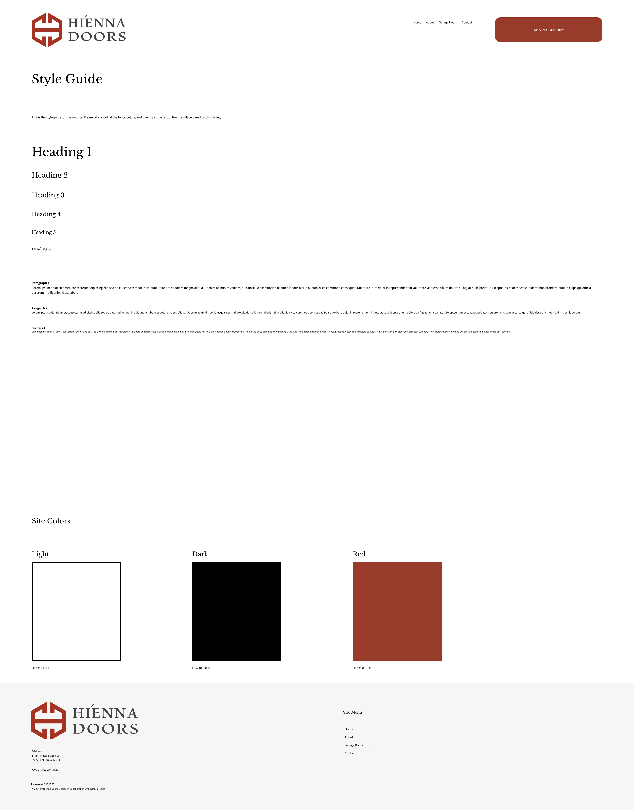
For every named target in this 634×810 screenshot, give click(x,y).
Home (349, 729)
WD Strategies (97, 788)
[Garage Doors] (369, 745)
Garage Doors (354, 745)
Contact (350, 753)
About (349, 737)
